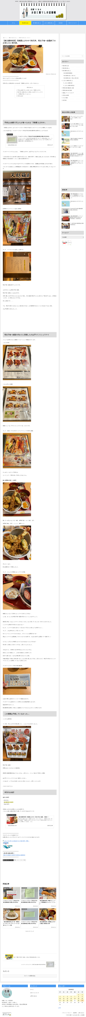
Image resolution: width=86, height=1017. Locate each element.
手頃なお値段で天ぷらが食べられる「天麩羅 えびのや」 (29, 90)
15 (78, 998)
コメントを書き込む (29, 975)
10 (60, 998)
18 (63, 1000)
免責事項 (75, 1012)
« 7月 (59, 1007)
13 (71, 998)
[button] (82, 56)
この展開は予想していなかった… (24, 94)
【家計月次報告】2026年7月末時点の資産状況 (14, 855)
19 (67, 1000)
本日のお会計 (20, 95)
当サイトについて (34, 992)
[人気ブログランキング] (7, 848)
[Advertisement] (43, 29)
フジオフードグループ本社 (20, 860)
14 (74, 998)
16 (82, 998)
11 (63, 998)
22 (78, 1000)
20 (71, 1000)
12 (67, 998)
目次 (28, 87)
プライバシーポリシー (67, 1012)
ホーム (32, 989)
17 (60, 1000)
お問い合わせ (33, 996)
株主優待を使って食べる (8, 860)
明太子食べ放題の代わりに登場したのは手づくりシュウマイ (30, 92)
